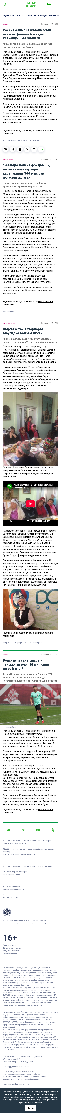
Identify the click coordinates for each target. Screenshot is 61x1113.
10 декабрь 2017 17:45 (49, 159)
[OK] (53, 830)
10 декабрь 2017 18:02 (49, 24)
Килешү (30, 1108)
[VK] (8, 830)
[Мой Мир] (34, 149)
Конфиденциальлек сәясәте (16, 1100)
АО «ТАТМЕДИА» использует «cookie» (19, 1071)
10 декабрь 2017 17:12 (49, 654)
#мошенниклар (9, 311)
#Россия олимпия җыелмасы (15, 140)
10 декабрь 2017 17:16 (49, 323)
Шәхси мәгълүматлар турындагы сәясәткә (33, 1097)
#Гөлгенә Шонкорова (33, 643)
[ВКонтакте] (6, 149)
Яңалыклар (9, 15)
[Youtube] (38, 830)
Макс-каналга (45, 130)
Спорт (5, 24)
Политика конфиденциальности (17, 1084)
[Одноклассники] (20, 149)
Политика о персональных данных (18, 1062)
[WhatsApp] (27, 149)
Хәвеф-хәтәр (8, 159)
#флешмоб (34, 140)
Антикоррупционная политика (16, 1066)
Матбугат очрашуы (36, 15)
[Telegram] (13, 149)
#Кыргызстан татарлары (13, 643)
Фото (20, 15)
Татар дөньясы (9, 323)
